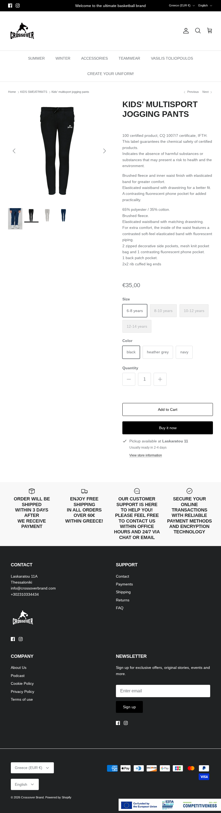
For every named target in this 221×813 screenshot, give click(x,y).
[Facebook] (10, 6)
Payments (124, 584)
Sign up (129, 707)
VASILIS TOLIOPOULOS (172, 58)
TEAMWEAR (129, 58)
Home (12, 92)
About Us (18, 667)
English (203, 5)
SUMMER (36, 58)
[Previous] (14, 151)
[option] (59, 151)
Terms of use (22, 699)
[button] (167, 168)
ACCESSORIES (94, 58)
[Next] (104, 151)
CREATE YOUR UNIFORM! (110, 74)
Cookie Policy (22, 683)
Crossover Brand (32, 797)
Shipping (123, 592)
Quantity (130, 368)
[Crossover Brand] (22, 31)
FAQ (119, 608)
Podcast (18, 675)
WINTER (63, 58)
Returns (122, 600)
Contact (122, 576)
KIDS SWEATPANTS (33, 92)
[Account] (185, 31)
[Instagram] (18, 6)
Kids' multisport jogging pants (70, 92)
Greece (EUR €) (180, 5)
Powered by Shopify (58, 797)
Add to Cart (167, 409)
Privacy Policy (22, 691)
